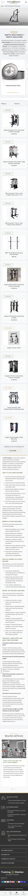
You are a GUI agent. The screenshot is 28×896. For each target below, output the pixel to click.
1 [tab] (12, 789)
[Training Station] (13, 2)
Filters (4, 103)
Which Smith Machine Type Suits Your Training (12, 761)
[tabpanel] (14, 763)
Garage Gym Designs (9, 53)
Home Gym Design (8, 52)
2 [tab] (14, 789)
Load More (12, 451)
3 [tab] (16, 789)
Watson (4, 50)
